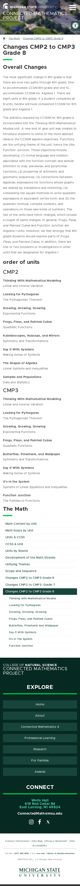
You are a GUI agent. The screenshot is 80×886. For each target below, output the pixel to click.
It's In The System (21, 639)
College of (30, 665)
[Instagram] (31, 822)
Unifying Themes (17, 564)
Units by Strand (16, 550)
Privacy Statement (57, 841)
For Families (40, 760)
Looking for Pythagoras (25, 605)
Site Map (37, 841)
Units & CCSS (15, 537)
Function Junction (21, 646)
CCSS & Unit (14, 544)
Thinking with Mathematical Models (32, 598)
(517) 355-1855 (21, 853)
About (40, 715)
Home (40, 704)
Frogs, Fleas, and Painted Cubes (31, 619)
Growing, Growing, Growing (28, 612)
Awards (40, 771)
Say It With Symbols (22, 632)
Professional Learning (40, 738)
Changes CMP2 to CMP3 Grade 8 (29, 591)
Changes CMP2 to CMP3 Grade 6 (29, 577)
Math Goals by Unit (19, 530)
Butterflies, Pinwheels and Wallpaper (33, 625)
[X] (48, 822)
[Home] (4, 38)
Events (16, 29)
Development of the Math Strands (30, 557)
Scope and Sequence (21, 571)
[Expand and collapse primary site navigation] (72, 7)
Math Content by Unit (21, 523)
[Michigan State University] (40, 873)
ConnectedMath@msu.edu (39, 813)
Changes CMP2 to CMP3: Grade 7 (30, 584)
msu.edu (40, 853)
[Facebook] (39, 822)
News (16, 26)
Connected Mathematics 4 (40, 726)
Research (39, 749)
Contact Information (17, 841)
